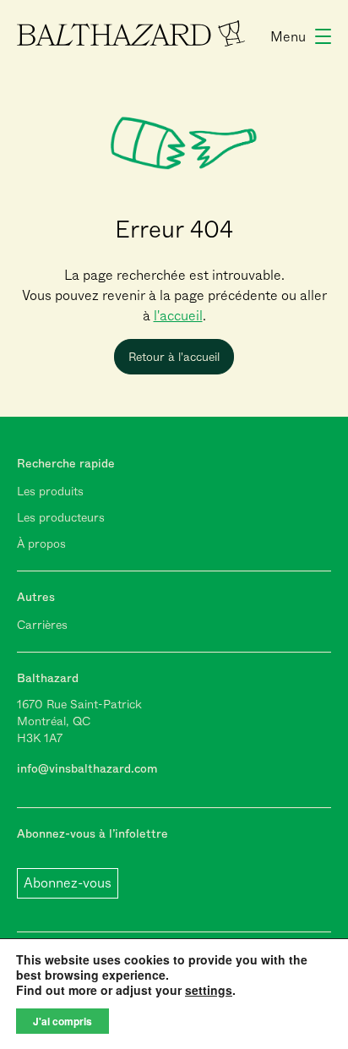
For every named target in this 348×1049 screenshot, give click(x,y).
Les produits (50, 491)
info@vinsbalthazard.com (87, 768)
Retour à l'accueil (174, 356)
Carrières (42, 624)
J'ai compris (62, 1021)
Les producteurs (61, 517)
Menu (288, 36)
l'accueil (178, 315)
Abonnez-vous (67, 883)
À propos (41, 543)
